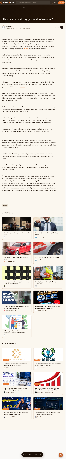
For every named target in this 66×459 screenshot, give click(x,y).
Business (9, 7)
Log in (54, 2)
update (26, 49)
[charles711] (3, 27)
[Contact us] (61, 455)
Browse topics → (59, 213)
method (22, 87)
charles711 (9, 26)
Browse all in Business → (57, 344)
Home (4, 7)
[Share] (41, 454)
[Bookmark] (36, 454)
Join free (61, 2)
